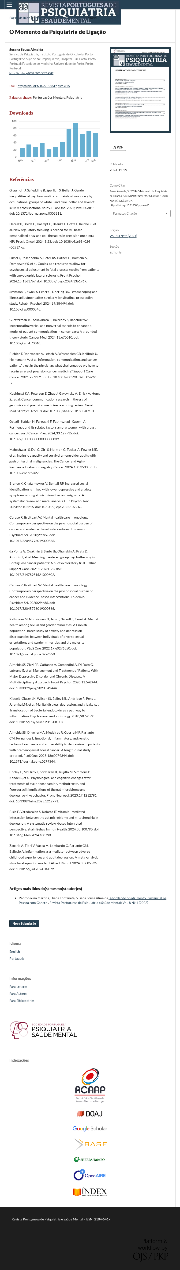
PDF (119, 147)
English (14, 951)
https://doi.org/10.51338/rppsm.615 (44, 86)
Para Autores (18, 994)
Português (16, 958)
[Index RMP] (90, 1195)
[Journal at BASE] (90, 1150)
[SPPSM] (43, 1041)
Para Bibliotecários (21, 1001)
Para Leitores (18, 987)
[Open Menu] (9, 4)
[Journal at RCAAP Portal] (90, 1101)
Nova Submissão (24, 923)
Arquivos (42, 18)
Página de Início (19, 18)
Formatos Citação (125, 213)
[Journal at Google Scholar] (90, 1131)
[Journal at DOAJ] (90, 1118)
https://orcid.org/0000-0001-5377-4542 (31, 73)
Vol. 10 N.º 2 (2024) (66, 18)
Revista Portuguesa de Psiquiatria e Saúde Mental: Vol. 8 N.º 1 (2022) (98, 903)
